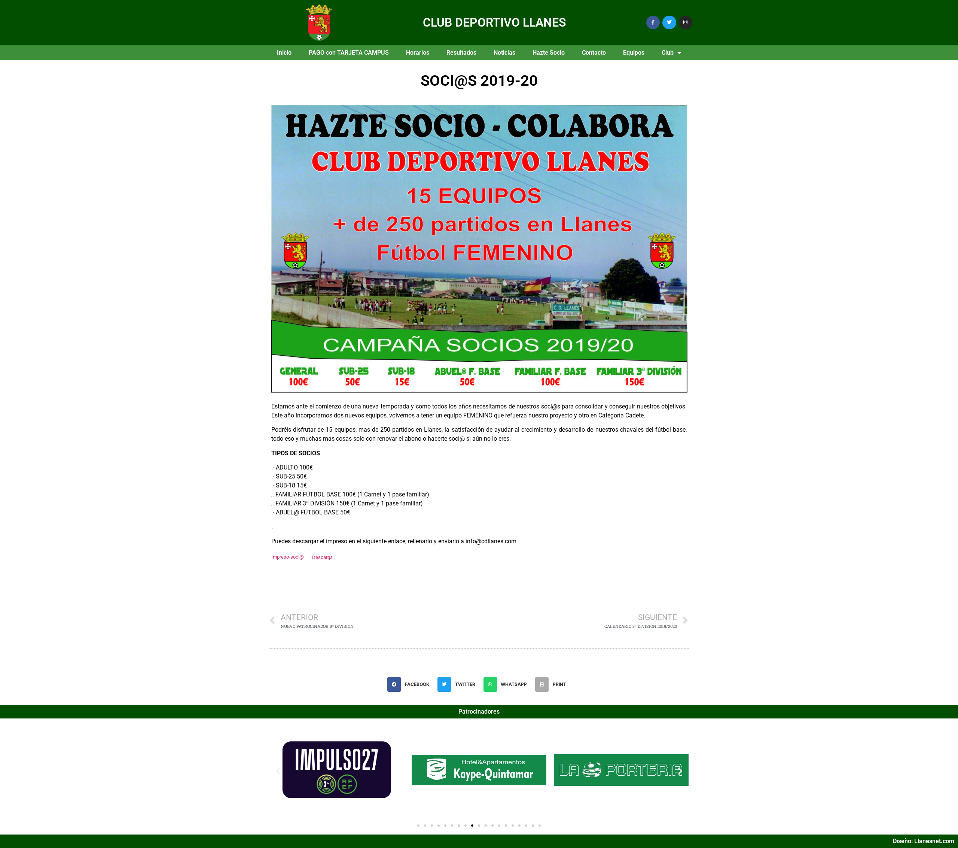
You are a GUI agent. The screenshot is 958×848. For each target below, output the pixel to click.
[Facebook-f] (653, 22)
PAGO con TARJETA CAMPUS (349, 52)
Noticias (504, 52)
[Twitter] (669, 22)
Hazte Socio (549, 52)
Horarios (417, 52)
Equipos (633, 52)
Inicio (284, 52)
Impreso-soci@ (287, 557)
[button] (410, 684)
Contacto (594, 52)
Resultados (461, 52)
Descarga (322, 557)
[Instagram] (685, 22)
